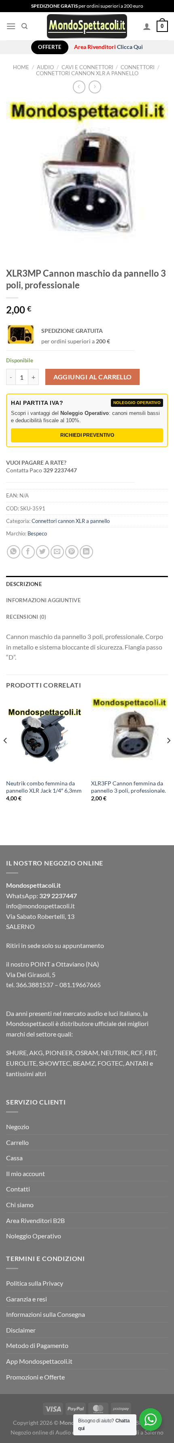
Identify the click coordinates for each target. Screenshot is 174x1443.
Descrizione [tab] (24, 584)
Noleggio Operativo (33, 1236)
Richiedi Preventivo (87, 435)
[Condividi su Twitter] (42, 552)
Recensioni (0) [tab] (26, 617)
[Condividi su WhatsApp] (13, 552)
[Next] (168, 756)
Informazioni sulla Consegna (45, 1314)
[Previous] (6, 756)
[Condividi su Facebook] (28, 552)
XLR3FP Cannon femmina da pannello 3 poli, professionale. (128, 787)
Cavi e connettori (87, 67)
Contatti (18, 1189)
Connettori (138, 67)
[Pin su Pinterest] (72, 552)
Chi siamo (20, 1204)
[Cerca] (24, 26)
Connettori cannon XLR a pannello (87, 73)
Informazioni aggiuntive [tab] (43, 600)
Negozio (17, 1126)
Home (21, 67)
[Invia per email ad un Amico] (57, 552)
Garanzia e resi (26, 1299)
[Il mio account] (147, 26)
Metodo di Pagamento (37, 1345)
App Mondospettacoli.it (39, 1361)
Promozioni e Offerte (35, 1377)
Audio (45, 67)
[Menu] (11, 26)
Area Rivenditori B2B (35, 1220)
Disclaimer (21, 1330)
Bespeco (37, 533)
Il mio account (25, 1173)
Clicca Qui (130, 47)
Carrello (17, 1142)
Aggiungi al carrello (92, 377)
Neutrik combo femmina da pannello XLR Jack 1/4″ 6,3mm (44, 787)
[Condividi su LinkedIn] (86, 552)
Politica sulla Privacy (34, 1283)
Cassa (14, 1158)
